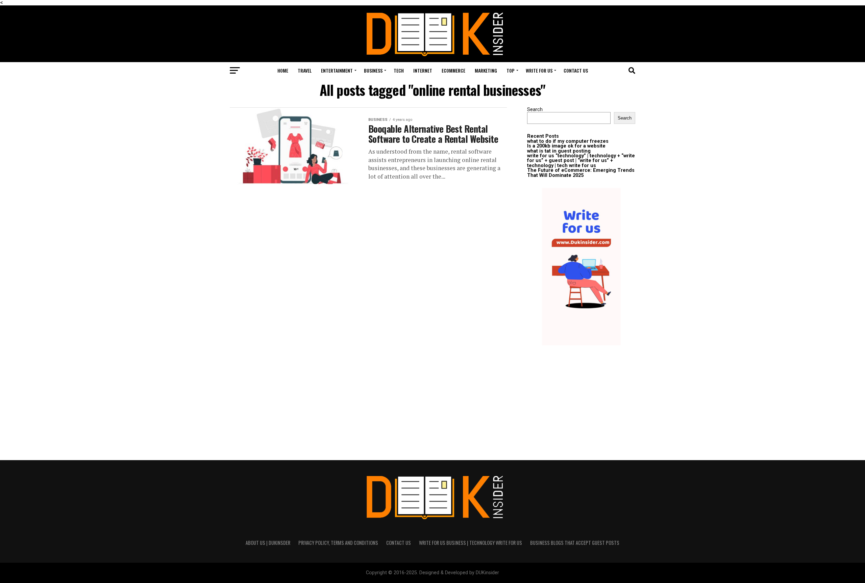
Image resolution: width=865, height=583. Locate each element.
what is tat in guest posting (559, 151)
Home (282, 70)
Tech (399, 70)
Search (535, 109)
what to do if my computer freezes (568, 141)
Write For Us (539, 70)
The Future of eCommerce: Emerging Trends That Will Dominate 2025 (581, 172)
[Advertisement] (581, 397)
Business (373, 70)
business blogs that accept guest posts (574, 542)
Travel (305, 70)
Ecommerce (453, 70)
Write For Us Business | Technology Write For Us (470, 542)
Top (510, 70)
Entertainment (337, 70)
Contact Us (576, 70)
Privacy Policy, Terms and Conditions (338, 542)
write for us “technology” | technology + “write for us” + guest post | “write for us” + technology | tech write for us (581, 160)
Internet (422, 70)
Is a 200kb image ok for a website (566, 146)
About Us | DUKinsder (268, 542)
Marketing (486, 70)
